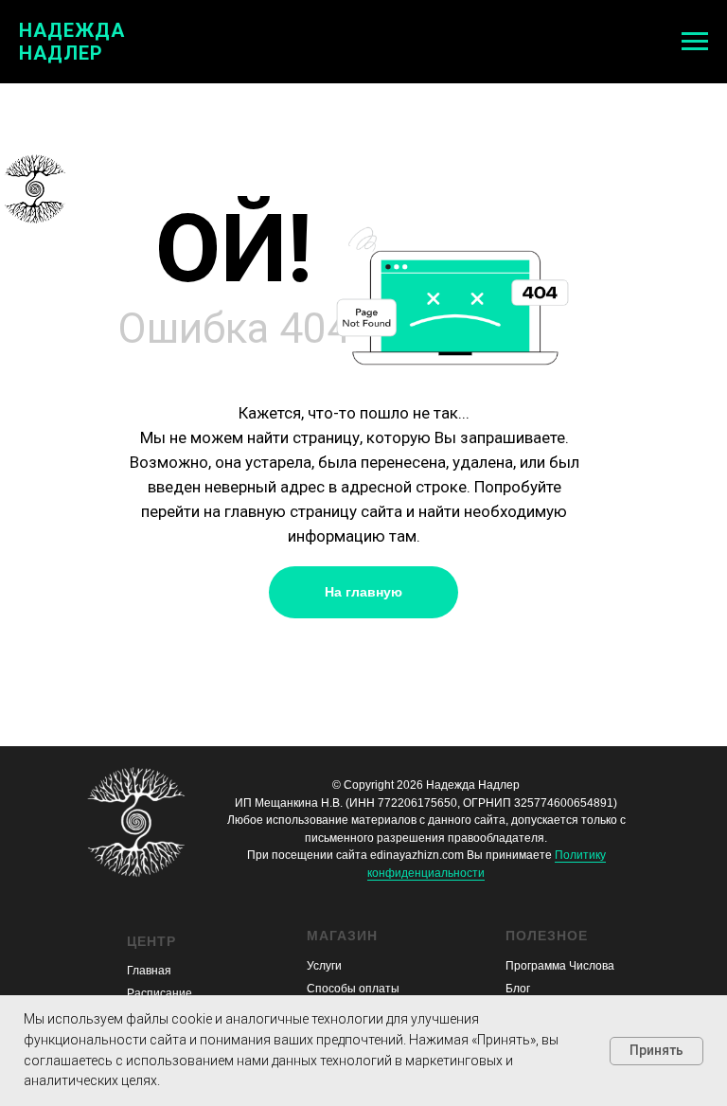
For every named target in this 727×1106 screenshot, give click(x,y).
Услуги (324, 965)
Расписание (159, 993)
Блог (517, 988)
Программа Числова (559, 965)
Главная (149, 970)
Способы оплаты (353, 988)
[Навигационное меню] (695, 41)
